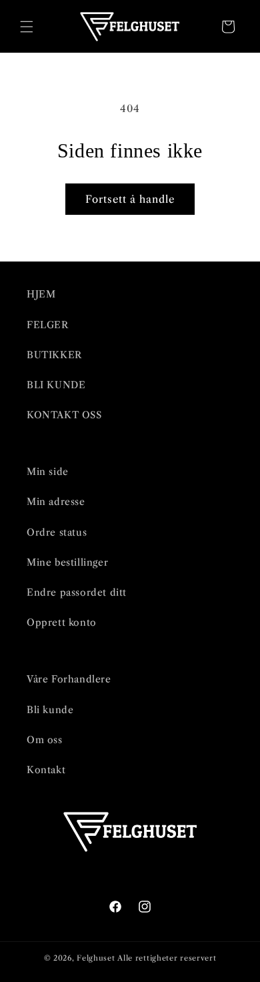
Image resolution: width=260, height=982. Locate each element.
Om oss (45, 740)
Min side (48, 472)
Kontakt (46, 770)
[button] (26, 26)
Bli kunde (50, 710)
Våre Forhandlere (69, 679)
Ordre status (57, 532)
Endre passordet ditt (77, 592)
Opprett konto (62, 622)
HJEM (41, 294)
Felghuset (96, 958)
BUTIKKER (54, 355)
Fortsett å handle (130, 199)
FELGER (48, 325)
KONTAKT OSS (64, 415)
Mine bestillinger (67, 562)
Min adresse (56, 502)
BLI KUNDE (56, 385)
